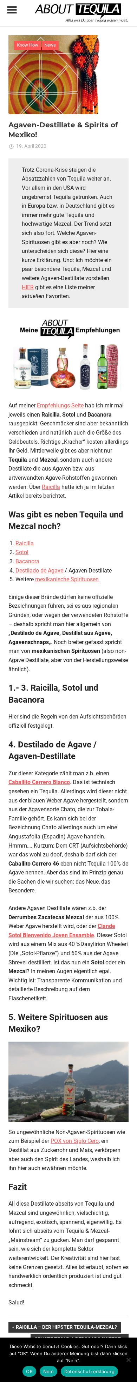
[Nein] (128, 1359)
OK (29, 1371)
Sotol (21, 552)
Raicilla (51, 487)
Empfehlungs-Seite (60, 405)
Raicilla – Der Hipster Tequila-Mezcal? (66, 1328)
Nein (48, 1371)
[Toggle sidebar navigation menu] (12, 10)
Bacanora (27, 561)
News (50, 45)
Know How (27, 45)
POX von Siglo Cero (75, 1141)
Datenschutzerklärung (89, 1371)
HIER (28, 287)
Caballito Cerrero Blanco (39, 782)
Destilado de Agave (39, 570)
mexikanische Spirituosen (67, 579)
